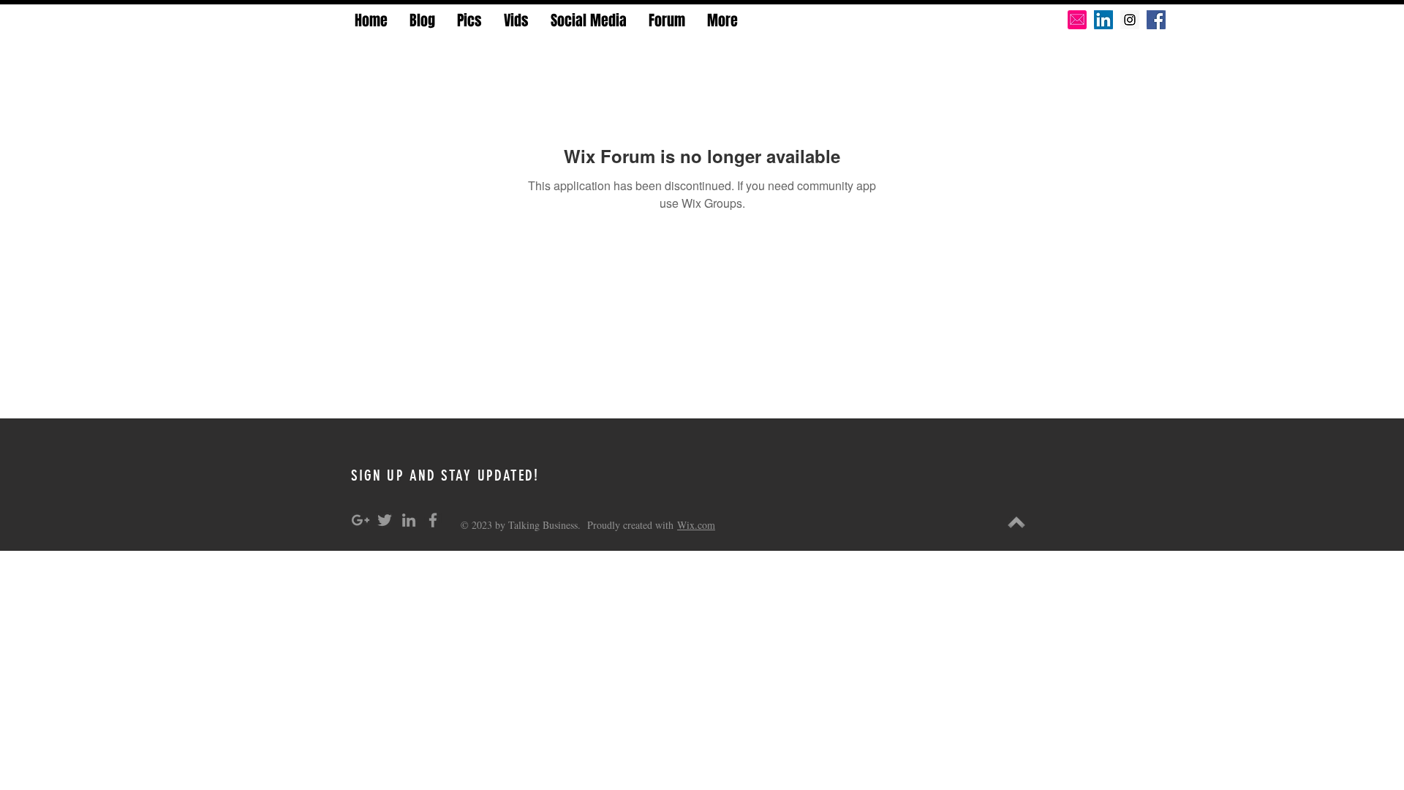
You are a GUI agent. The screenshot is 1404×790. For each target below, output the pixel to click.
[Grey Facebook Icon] (432, 520)
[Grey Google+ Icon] (360, 520)
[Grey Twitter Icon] (384, 520)
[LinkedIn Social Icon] (1103, 19)
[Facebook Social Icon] (1156, 19)
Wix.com (696, 525)
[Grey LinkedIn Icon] (408, 520)
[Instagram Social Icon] (1129, 19)
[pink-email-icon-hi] (1077, 19)
